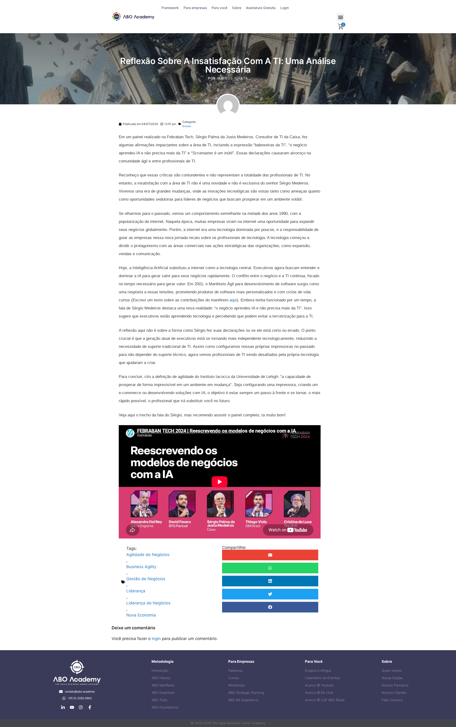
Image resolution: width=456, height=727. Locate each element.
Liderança (135, 591)
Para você (219, 8)
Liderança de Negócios (148, 603)
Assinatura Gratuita (261, 8)
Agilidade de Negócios (148, 554)
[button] (340, 17)
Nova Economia (141, 615)
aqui (233, 300)
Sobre (236, 8)
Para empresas (195, 8)
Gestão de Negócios (145, 578)
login (156, 638)
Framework (170, 8)
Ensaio (186, 126)
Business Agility (141, 566)
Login (284, 8)
